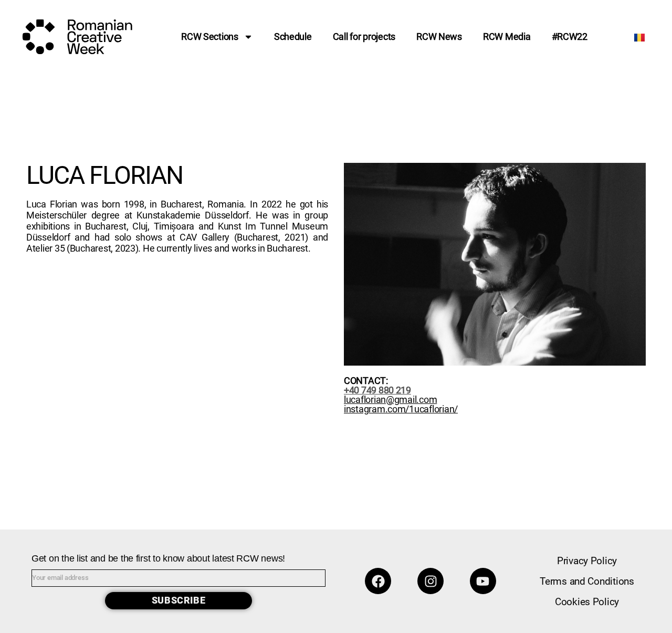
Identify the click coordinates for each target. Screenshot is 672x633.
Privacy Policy (587, 561)
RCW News (439, 36)
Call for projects (364, 36)
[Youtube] (483, 581)
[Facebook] (378, 581)
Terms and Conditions (587, 581)
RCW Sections (209, 36)
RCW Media (507, 36)
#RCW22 (569, 36)
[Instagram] (430, 581)
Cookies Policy (587, 602)
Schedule (293, 36)
